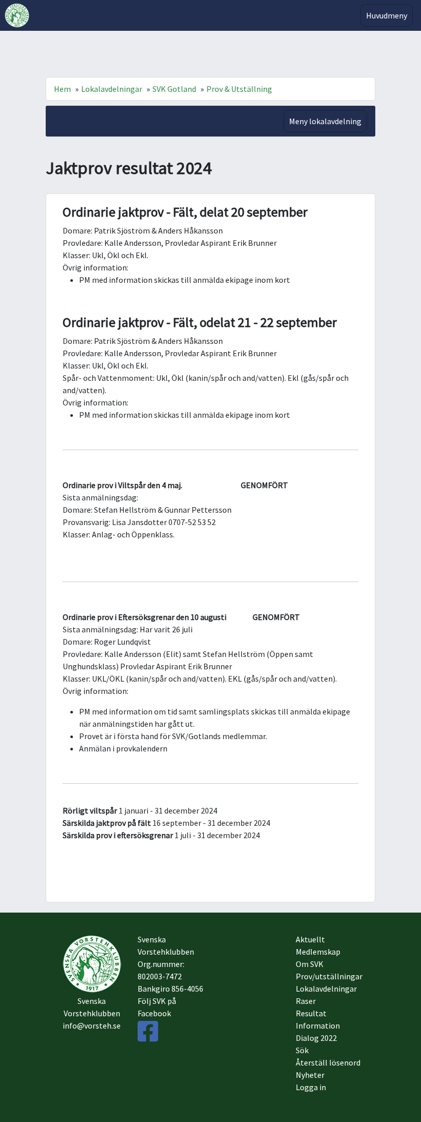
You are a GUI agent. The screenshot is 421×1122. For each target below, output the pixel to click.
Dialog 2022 (316, 1038)
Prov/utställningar (329, 976)
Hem (62, 89)
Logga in (311, 1087)
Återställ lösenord (328, 1062)
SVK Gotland (174, 89)
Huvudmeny (386, 15)
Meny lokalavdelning (325, 121)
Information (318, 1025)
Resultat (311, 1013)
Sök (302, 1050)
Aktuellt (310, 939)
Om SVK (309, 964)
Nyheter (310, 1075)
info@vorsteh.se (92, 1025)
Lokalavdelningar (111, 89)
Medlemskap (318, 951)
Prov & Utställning (239, 89)
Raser (306, 1001)
